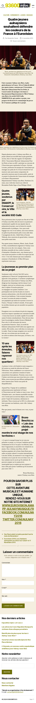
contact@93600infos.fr (15, 692)
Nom (4, 579)
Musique (29, 15)
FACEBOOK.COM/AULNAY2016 (18, 514)
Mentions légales (8, 685)
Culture (6, 15)
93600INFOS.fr (12, 699)
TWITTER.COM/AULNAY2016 (18, 521)
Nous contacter (7, 683)
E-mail (4, 588)
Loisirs (23, 15)
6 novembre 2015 (27, 38)
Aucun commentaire (19, 41)
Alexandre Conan (13, 38)
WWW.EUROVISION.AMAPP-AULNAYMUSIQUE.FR (18, 507)
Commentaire (6, 563)
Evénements (14, 15)
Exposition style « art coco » (12, 623)
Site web (4, 596)
